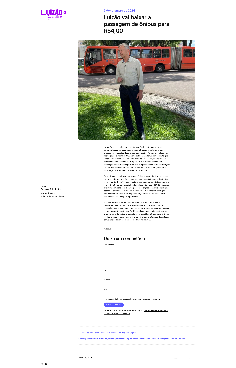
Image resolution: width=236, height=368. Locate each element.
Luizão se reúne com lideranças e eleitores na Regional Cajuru (108, 333)
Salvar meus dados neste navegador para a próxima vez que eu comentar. (132, 299)
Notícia (108, 229)
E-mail (107, 280)
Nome (107, 270)
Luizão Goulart (90, 358)
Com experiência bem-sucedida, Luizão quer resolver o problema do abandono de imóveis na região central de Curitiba (131, 338)
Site (105, 289)
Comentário (109, 245)
